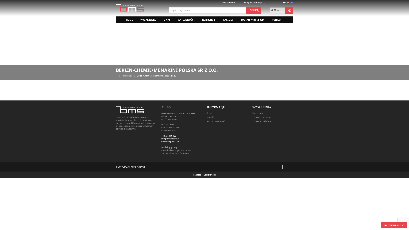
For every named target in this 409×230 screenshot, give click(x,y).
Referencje (208, 19)
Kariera (228, 19)
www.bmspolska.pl (170, 141)
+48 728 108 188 (168, 135)
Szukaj (254, 10)
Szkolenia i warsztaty (261, 117)
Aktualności (186, 19)
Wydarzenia (148, 19)
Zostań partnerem (252, 19)
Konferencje (257, 113)
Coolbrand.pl (210, 174)
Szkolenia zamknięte (261, 121)
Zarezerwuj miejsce (394, 225)
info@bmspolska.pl (170, 138)
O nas (166, 19)
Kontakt (277, 19)
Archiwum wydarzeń (216, 121)
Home (129, 19)
